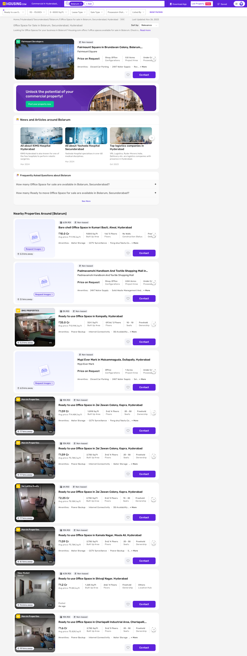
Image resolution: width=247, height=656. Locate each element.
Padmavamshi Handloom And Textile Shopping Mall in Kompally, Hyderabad (111, 271)
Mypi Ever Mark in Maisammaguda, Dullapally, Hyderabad (113, 359)
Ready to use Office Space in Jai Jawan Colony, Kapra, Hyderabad (100, 405)
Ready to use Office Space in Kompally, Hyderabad (90, 316)
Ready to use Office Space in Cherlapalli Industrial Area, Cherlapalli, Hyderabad (101, 622)
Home (16, 19)
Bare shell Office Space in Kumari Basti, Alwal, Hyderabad (95, 227)
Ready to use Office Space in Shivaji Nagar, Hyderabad (93, 578)
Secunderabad (41, 19)
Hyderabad (26, 19)
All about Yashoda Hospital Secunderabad (82, 147)
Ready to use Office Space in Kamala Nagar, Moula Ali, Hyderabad (99, 535)
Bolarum (54, 19)
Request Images (33, 249)
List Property (201, 3)
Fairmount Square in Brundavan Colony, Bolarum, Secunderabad (109, 47)
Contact (144, 74)
